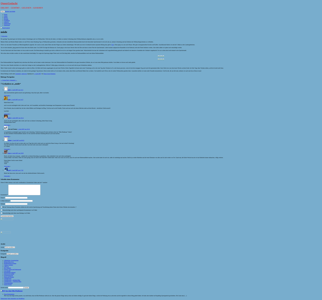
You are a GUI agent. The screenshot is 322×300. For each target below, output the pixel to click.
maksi (9, 118)
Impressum (7, 25)
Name (3, 197)
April (9, 170)
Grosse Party (5, 80)
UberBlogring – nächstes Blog (12, 280)
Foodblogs (7, 20)
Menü (2, 11)
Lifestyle (6, 22)
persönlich (18, 73)
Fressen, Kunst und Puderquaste (12, 269)
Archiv (2, 247)
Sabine (9, 140)
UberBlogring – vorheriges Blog (12, 281)
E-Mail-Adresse (5, 201)
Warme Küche (8, 284)
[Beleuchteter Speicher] (163, 56)
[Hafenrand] (162, 56)
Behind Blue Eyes (9, 262)
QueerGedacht (9, 3)
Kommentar (4, 194)
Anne (9, 153)
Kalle (9, 99)
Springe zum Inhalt (10, 11)
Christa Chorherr (8, 265)
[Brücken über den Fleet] (158, 59)
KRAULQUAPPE (9, 274)
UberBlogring (7, 278)
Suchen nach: (4, 287)
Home (5, 14)
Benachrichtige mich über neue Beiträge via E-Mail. (16, 213)
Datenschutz (7, 23)
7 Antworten (4, 36)
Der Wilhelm (7, 268)
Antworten (7, 95)
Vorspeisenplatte (8, 283)
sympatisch (13, 80)
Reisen (6, 17)
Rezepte (6, 19)
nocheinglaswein (8, 275)
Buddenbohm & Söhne (10, 263)
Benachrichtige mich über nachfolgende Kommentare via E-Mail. (20, 210)
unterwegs (24, 73)
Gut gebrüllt (7, 271)
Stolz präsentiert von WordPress (16, 298)
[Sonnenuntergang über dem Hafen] (160, 56)
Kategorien (4, 253)
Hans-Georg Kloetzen (49, 73)
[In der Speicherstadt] (160, 59)
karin (9, 90)
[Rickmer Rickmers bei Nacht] (163, 59)
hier (113, 44)
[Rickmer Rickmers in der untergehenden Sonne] (158, 56)
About (5, 16)
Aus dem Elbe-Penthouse (13, 291)
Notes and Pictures (9, 277)
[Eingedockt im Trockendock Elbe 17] (162, 59)
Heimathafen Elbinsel (9, 272)
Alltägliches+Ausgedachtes (11, 260)
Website (3, 204)
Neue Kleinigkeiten (9, 294)
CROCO (6, 266)
